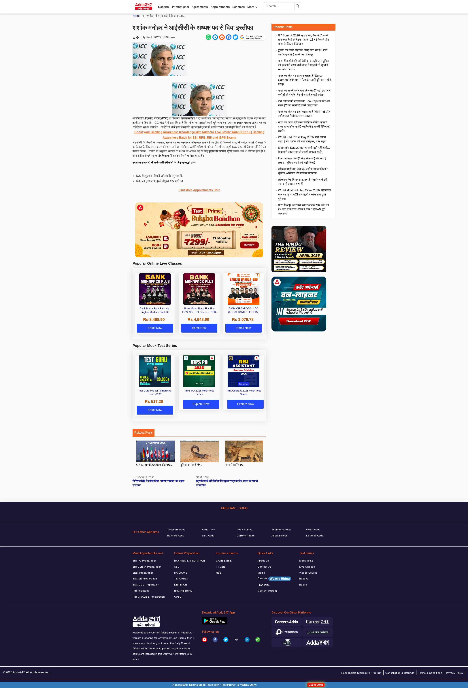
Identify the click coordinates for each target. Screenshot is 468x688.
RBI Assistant (141, 590)
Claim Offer (316, 684)
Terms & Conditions (430, 672)
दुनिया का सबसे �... (191, 464)
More (250, 7)
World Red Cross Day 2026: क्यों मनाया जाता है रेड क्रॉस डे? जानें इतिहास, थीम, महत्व (302, 139)
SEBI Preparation (143, 572)
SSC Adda (208, 535)
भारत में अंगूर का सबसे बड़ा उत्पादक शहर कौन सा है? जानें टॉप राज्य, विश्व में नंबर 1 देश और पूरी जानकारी (303, 209)
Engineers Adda (281, 529)
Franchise (264, 584)
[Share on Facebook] (228, 37)
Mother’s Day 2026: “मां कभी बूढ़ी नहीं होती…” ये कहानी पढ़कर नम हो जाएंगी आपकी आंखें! (304, 150)
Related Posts (143, 432)
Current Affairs (245, 535)
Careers (274, 578)
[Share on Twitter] (235, 37)
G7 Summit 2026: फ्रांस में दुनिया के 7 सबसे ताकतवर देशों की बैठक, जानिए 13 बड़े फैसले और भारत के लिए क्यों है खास (303, 39)
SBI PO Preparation (145, 560)
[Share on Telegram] (215, 37)
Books (303, 584)
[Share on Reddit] (222, 37)
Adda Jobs (208, 529)
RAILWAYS (180, 572)
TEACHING (181, 578)
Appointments (220, 7)
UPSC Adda (313, 529)
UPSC (178, 596)
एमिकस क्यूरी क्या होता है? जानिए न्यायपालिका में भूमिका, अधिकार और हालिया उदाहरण (303, 171)
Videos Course (308, 572)
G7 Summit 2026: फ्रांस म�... (154, 464)
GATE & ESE (223, 560)
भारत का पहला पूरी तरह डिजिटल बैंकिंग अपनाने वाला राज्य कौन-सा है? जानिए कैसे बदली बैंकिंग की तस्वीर (304, 126)
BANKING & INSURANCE (189, 560)
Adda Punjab (244, 529)
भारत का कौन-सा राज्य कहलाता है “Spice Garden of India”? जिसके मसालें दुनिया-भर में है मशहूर (304, 80)
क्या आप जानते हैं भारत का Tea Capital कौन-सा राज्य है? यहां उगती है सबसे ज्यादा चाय (304, 103)
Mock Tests (306, 560)
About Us (263, 560)
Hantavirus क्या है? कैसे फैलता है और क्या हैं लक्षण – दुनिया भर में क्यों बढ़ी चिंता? (302, 160)
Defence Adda (314, 535)
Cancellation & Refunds (399, 672)
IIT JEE (220, 566)
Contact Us (264, 566)
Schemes (238, 7)
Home (136, 15)
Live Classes (307, 566)
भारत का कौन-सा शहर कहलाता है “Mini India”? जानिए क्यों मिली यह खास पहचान (304, 114)
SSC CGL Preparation (146, 584)
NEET (219, 572)
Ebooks (303, 578)
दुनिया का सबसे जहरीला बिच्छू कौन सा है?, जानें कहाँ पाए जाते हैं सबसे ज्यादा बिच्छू (302, 52)
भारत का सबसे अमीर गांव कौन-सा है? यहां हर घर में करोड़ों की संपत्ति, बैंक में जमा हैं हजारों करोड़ (304, 92)
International (180, 7)
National (163, 7)
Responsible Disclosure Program (361, 672)
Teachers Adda (176, 529)
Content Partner (267, 590)
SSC (177, 566)
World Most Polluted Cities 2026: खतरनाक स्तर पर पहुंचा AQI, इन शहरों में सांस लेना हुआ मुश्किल (304, 194)
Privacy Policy (454, 672)
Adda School (279, 535)
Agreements (200, 7)
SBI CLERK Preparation (147, 566)
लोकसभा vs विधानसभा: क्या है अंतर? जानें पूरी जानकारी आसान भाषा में (302, 181)
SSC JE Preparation (145, 578)
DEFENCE (180, 584)
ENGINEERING (183, 590)
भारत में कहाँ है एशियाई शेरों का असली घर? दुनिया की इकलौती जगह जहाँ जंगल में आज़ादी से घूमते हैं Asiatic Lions (303, 65)
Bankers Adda (175, 535)
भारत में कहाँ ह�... (234, 464)
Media (261, 572)
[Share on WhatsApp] (208, 37)
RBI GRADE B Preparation (149, 596)
